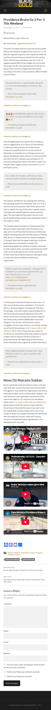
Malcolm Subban (12, 559)
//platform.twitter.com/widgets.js (17, 105)
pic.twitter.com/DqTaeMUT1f (18, 280)
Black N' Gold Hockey (25, 705)
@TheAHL (34, 86)
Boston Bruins (25, 553)
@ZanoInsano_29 (35, 272)
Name (6, 631)
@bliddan (27, 269)
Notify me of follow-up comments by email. (23, 672)
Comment (8, 604)
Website (7, 653)
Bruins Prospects (37, 553)
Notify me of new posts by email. (19, 676)
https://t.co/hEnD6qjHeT (17, 277)
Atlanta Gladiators (14, 553)
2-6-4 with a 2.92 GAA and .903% (27, 402)
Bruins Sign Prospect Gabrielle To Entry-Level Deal (23, 569)
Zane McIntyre (28, 559)
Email (6, 642)
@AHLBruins (14, 83)
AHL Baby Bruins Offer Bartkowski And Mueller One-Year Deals (24, 579)
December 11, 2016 (11, 28)
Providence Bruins (14, 555)
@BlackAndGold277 (26, 43)
